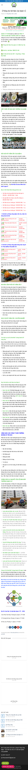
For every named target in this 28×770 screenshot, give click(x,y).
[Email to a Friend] (15, 627)
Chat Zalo (5, 763)
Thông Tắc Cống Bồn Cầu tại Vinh (13, 715)
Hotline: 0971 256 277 (8, 766)
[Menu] (2, 5)
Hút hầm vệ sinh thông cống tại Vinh (14, 720)
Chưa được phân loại (15, 632)
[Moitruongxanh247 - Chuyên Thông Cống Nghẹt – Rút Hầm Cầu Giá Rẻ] (14, 5)
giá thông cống (9, 724)
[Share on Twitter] (12, 627)
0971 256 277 (6, 755)
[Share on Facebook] (10, 627)
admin (16, 13)
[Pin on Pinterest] (18, 627)
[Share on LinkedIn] (20, 627)
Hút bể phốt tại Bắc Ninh (11, 729)
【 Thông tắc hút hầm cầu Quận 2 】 (14, 734)
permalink (3, 634)
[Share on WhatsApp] (7, 627)
